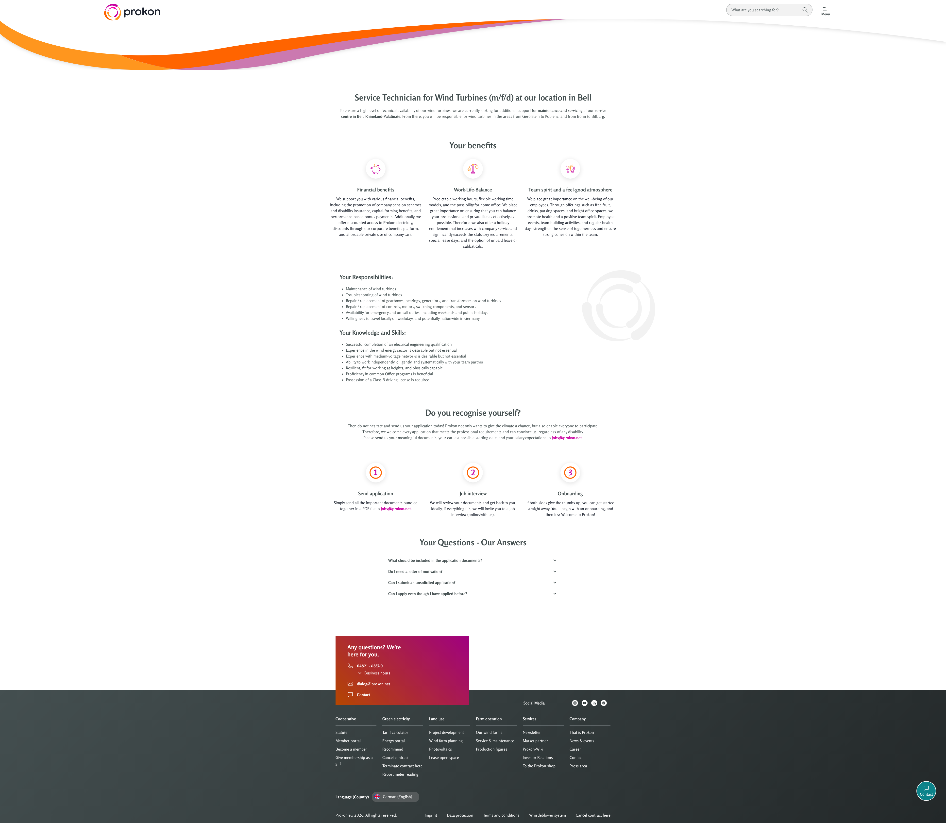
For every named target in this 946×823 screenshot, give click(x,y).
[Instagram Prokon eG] (577, 703)
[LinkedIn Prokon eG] (596, 703)
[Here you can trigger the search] (805, 10)
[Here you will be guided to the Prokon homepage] (80, 12)
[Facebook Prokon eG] (605, 703)
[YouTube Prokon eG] (586, 703)
